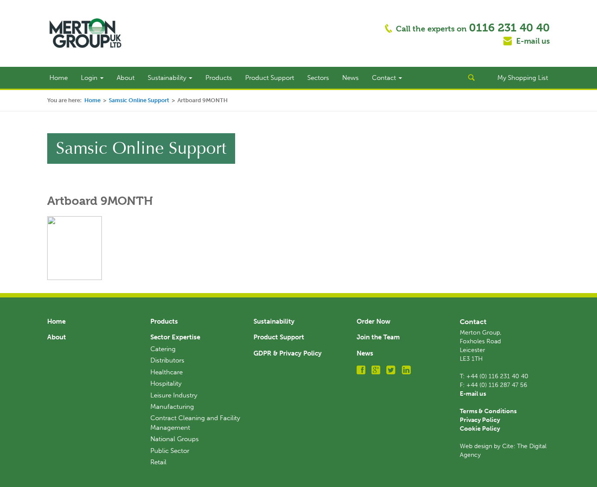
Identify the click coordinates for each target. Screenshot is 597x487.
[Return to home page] (85, 33)
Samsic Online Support (139, 100)
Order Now (373, 321)
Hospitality (165, 383)
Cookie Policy (480, 428)
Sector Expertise (175, 337)
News (350, 78)
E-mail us (533, 41)
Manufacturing (172, 407)
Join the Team (378, 337)
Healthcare (166, 372)
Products (218, 78)
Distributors (167, 360)
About (126, 78)
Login (90, 78)
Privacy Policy (480, 420)
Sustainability (168, 78)
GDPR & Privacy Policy (287, 353)
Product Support (269, 78)
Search (471, 78)
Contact (385, 78)
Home (58, 78)
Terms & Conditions (488, 411)
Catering (163, 349)
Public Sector (169, 451)
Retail (158, 462)
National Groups (174, 439)
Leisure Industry (173, 395)
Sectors (318, 78)
